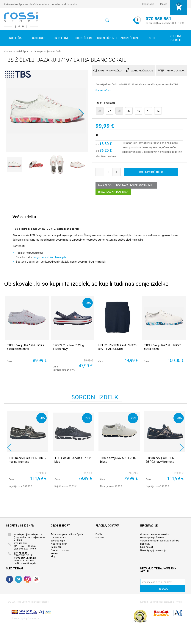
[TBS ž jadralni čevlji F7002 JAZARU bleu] (73, 432)
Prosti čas (15, 38)
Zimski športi (129, 38)
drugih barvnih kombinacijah (49, 257)
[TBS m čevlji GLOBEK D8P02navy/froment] (165, 432)
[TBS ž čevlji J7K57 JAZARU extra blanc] (164, 318)
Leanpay (147, 147)
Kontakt (144, 602)
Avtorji (179, 602)
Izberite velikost (105, 102)
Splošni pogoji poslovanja (153, 550)
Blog (53, 556)
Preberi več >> (103, 90)
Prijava (163, 4)
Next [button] (182, 448)
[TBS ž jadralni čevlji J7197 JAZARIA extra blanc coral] (27, 318)
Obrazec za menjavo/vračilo (154, 534)
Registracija (148, 4)
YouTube (36, 579)
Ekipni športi (84, 38)
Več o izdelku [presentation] (24, 216)
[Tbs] (18, 76)
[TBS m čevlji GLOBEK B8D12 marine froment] (27, 432)
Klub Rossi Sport (59, 544)
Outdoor (38, 38)
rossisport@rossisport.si (28, 534)
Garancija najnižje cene (152, 537)
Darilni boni (56, 547)
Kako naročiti (147, 547)
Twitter (18, 579)
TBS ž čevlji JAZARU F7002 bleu (72, 459)
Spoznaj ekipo (58, 540)
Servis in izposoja (60, 550)
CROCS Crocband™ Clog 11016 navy (68, 347)
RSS (27, 579)
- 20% (87, 302)
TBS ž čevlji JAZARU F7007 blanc (118, 459)
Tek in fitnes (61, 38)
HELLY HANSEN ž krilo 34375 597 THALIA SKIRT (117, 347)
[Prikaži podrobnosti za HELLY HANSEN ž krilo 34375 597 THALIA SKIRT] (118, 318)
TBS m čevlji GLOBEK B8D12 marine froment (27, 459)
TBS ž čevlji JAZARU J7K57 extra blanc (162, 347)
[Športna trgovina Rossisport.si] (21, 20)
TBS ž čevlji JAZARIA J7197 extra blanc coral (25, 347)
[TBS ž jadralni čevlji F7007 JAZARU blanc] (119, 432)
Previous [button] (9, 448)
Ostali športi (107, 38)
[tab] (24, 218)
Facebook (9, 579)
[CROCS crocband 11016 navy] (73, 318)
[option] (27, 449)
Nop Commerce (31, 618)
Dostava (100, 537)
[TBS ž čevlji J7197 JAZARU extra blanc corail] (46, 110)
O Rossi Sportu (58, 537)
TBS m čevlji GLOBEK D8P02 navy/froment (160, 459)
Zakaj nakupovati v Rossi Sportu (67, 534)
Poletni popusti (175, 38)
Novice (54, 553)
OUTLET (153, 38)
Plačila (99, 534)
